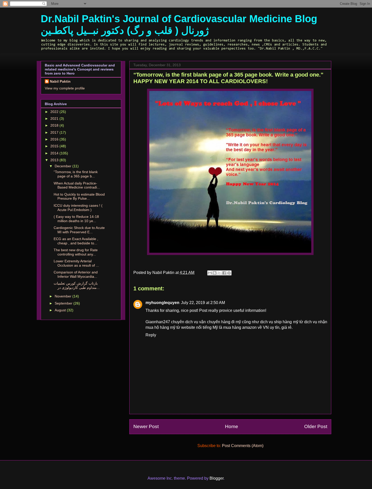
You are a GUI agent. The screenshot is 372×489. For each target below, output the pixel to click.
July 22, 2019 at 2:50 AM (203, 302)
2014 (54, 153)
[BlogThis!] (214, 272)
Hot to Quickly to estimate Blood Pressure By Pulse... (79, 196)
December (63, 166)
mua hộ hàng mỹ (160, 327)
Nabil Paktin (60, 81)
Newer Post (146, 426)
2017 (54, 132)
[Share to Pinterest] (229, 272)
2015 (54, 146)
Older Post (315, 426)
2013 (54, 160)
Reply (151, 335)
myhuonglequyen (162, 302)
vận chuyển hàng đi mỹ (220, 322)
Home (231, 426)
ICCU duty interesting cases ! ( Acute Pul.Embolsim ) (78, 207)
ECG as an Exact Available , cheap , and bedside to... (76, 241)
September (64, 303)
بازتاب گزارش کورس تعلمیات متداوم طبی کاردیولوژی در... (77, 285)
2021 (54, 119)
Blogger (216, 478)
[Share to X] (219, 272)
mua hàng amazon (240, 327)
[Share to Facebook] (224, 272)
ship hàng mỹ (286, 322)
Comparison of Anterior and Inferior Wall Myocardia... (76, 274)
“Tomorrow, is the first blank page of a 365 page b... (76, 174)
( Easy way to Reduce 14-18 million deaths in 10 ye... (76, 219)
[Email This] (209, 272)
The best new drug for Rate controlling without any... (76, 252)
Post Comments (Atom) (242, 446)
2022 (54, 112)
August (61, 310)
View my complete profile (65, 88)
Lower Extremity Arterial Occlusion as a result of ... (76, 263)
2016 (54, 139)
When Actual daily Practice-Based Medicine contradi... (77, 185)
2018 (54, 125)
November (63, 296)
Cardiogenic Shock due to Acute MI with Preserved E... (79, 230)
